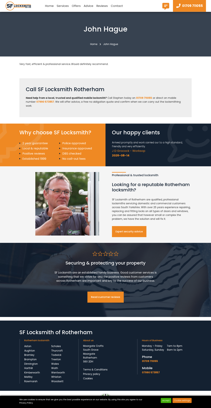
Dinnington (31, 364)
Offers (76, 6)
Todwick (56, 355)
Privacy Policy (26, 402)
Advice (88, 6)
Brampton (30, 359)
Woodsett (57, 381)
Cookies (88, 378)
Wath (54, 368)
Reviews (102, 6)
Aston (27, 346)
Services (63, 6)
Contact (117, 6)
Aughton (29, 350)
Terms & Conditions (95, 369)
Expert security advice (129, 231)
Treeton (56, 359)
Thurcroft (57, 350)
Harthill (28, 368)
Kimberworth (32, 372)
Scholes (56, 346)
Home (49, 6)
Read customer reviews (105, 297)
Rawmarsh (30, 381)
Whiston (56, 377)
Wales (55, 364)
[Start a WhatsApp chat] (165, 8)
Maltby (28, 377)
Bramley (29, 355)
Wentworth (58, 372)
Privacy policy (91, 374)
